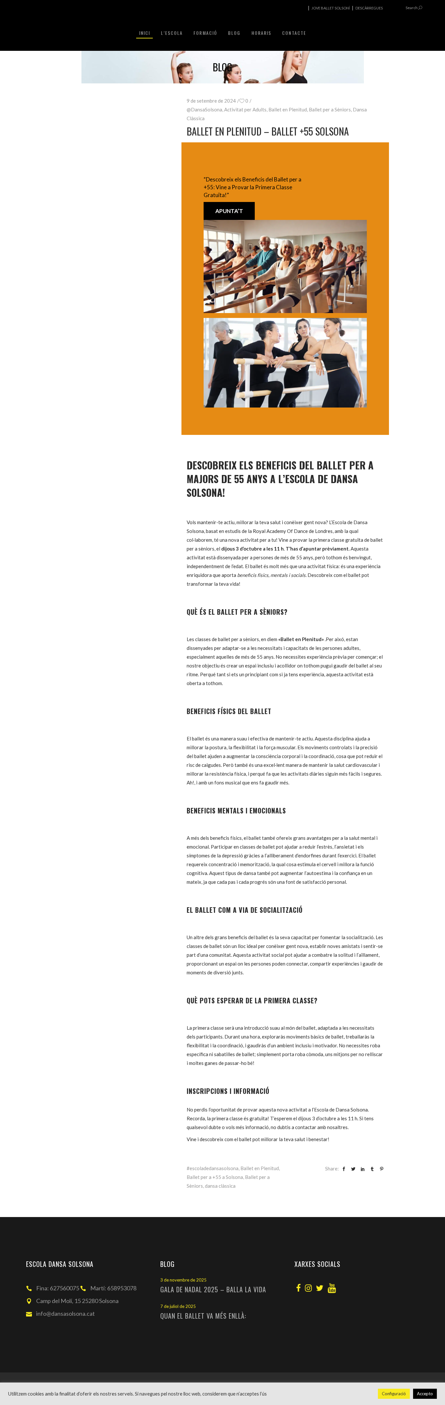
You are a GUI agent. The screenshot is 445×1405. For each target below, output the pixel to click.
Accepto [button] (425, 1393)
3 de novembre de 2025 (183, 1280)
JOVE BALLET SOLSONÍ (330, 8)
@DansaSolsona (204, 109)
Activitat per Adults (245, 109)
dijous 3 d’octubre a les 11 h (252, 549)
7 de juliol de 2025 (178, 1306)
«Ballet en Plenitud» (301, 639)
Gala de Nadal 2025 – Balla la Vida (213, 1289)
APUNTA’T (229, 211)
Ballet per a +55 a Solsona (215, 1177)
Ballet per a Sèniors (330, 109)
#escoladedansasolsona (212, 1168)
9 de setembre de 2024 (211, 101)
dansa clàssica (220, 1186)
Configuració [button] (394, 1393)
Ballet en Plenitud (287, 109)
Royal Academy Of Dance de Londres (293, 531)
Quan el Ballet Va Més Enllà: (203, 1316)
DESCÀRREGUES (369, 8)
